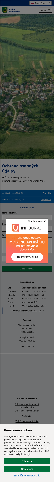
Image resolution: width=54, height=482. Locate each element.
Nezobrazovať (36, 221)
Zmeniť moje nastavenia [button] (27, 475)
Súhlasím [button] (27, 461)
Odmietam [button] (27, 469)
